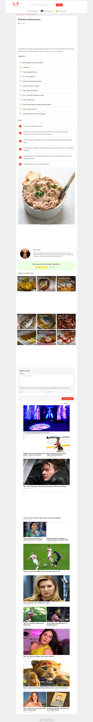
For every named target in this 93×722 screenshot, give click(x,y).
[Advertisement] (46, 34)
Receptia (18, 14)
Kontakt (40, 720)
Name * (21, 392)
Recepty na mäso (23, 14)
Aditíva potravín (62, 11)
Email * (48, 392)
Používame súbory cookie (49, 720)
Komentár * (21, 373)
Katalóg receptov (34, 11)
